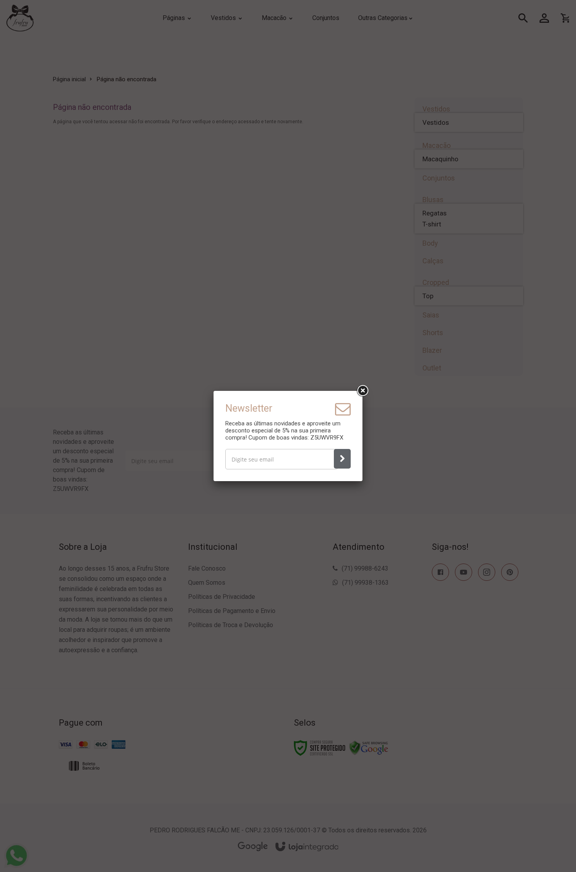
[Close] (362, 391)
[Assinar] (342, 459)
